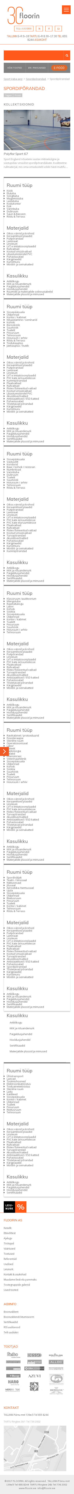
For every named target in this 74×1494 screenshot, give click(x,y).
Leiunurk (8, 1269)
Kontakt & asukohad (15, 1274)
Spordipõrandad (17, 966)
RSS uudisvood (12, 1327)
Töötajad (9, 1243)
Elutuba (11, 193)
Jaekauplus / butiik (18, 345)
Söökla (11, 611)
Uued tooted (11, 1290)
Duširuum (12, 211)
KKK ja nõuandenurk (19, 284)
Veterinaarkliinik (16, 759)
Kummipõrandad (17, 380)
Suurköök (12, 327)
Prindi (18, 95)
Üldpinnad (13, 314)
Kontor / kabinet (16, 317)
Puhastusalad (15, 256)
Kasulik (7, 1228)
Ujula (10, 890)
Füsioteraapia (15, 738)
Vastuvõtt (12, 462)
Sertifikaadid (14, 439)
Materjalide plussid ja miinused (25, 294)
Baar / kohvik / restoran (21, 467)
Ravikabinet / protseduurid (23, 735)
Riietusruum (14, 898)
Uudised (8, 1264)
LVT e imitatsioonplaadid (21, 246)
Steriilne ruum (15, 740)
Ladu (10, 1091)
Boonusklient (11, 1311)
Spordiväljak (14, 877)
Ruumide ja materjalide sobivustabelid (30, 291)
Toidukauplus (15, 343)
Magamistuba (15, 198)
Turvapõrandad (16, 535)
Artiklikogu (13, 281)
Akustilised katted (17, 396)
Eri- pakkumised (37, 68)
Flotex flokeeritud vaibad (22, 388)
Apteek (11, 748)
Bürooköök (13, 325)
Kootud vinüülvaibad (19, 251)
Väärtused (9, 1248)
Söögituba (13, 196)
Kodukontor (14, 203)
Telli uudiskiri (11, 1332)
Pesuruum (13, 332)
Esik (9, 206)
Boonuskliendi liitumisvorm (19, 1317)
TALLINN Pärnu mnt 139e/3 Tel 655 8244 (26, 1415)
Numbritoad (14, 469)
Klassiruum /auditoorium (21, 598)
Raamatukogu (15, 604)
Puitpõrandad (15, 238)
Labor (10, 606)
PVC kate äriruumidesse (21, 378)
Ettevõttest (10, 1233)
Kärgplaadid (14, 259)
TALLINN (12, 36)
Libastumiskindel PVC (19, 254)
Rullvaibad (13, 249)
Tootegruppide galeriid (17, 1284)
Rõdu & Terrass (16, 216)
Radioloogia (14, 751)
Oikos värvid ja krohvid (20, 233)
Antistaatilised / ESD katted (23, 398)
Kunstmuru (13, 262)
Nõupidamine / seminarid (22, 320)
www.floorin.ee (27, 1488)
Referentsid (10, 1259)
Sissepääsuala (16, 312)
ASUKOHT (40, 39)
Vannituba (13, 209)
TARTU (34, 36)
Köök (10, 190)
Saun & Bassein (16, 214)
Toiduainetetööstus (18, 1086)
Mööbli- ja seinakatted (20, 264)
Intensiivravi (14, 756)
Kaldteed (12, 1094)
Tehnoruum (14, 335)
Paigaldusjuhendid (18, 286)
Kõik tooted (14, 68)
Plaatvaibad (14, 383)
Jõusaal (11, 885)
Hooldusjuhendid (17, 289)
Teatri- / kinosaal (17, 880)
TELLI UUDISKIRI (24, 28)
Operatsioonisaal (17, 743)
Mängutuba (14, 601)
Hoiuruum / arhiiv (17, 338)
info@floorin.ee (46, 1488)
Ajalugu (8, 1238)
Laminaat (12, 241)
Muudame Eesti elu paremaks (20, 1279)
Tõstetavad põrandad (20, 404)
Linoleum (12, 243)
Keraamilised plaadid (19, 236)
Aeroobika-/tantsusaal (20, 888)
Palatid (11, 753)
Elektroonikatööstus (19, 1084)
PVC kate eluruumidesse (21, 522)
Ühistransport (15, 1076)
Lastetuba (13, 201)
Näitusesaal (14, 882)
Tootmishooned (16, 1081)
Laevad (11, 1078)
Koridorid (12, 464)
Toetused (9, 1253)
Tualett (11, 330)
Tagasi (8, 95)
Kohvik (11, 322)
